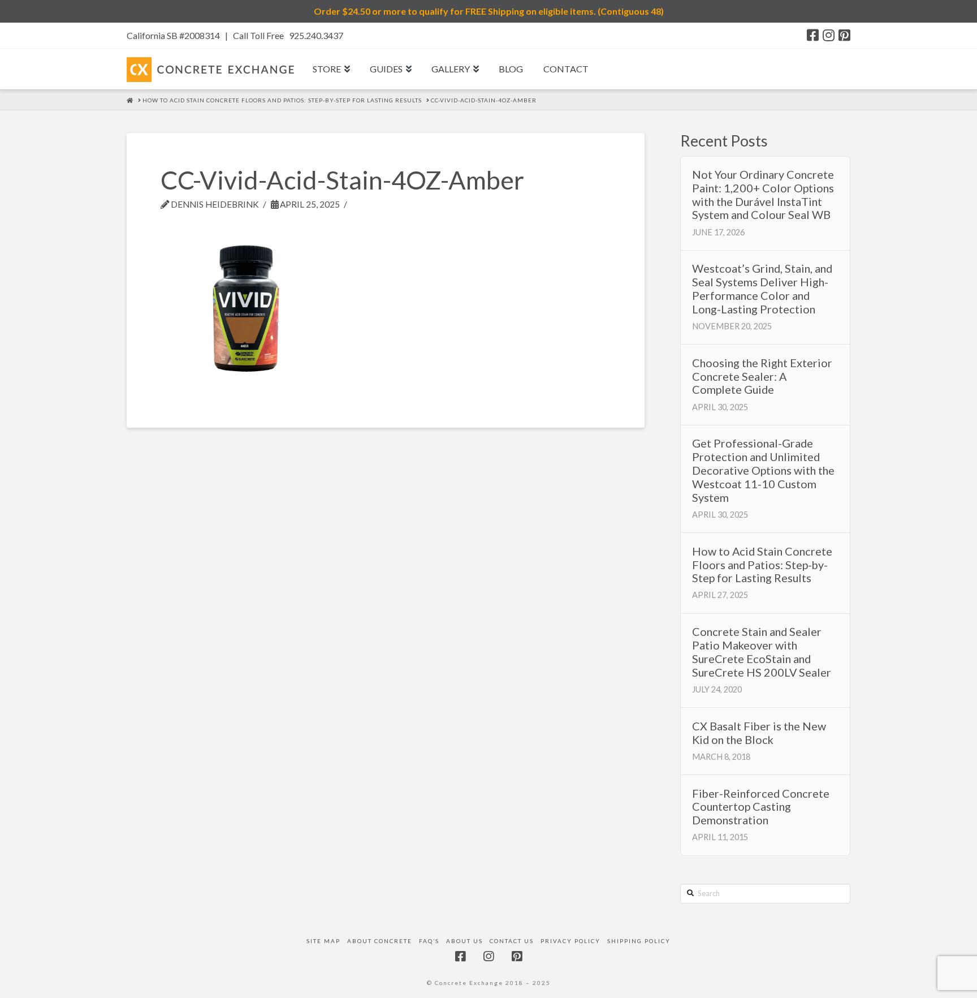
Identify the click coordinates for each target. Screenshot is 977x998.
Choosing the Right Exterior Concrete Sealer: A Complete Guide (762, 376)
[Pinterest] (844, 35)
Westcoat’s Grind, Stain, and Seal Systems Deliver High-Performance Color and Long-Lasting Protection (762, 288)
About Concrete (379, 940)
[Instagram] (829, 35)
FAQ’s (429, 940)
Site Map (323, 940)
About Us (464, 940)
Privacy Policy (570, 940)
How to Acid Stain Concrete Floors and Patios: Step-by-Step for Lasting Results (762, 565)
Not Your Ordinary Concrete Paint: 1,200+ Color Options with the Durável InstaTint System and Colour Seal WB (763, 194)
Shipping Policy (639, 940)
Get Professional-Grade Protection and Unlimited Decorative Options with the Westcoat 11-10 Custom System (763, 470)
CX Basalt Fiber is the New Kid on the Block (759, 733)
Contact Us (512, 940)
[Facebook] (813, 35)
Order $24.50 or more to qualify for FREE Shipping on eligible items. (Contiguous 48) (489, 11)
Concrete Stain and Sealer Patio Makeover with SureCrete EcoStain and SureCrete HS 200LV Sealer (761, 651)
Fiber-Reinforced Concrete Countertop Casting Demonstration (760, 807)
